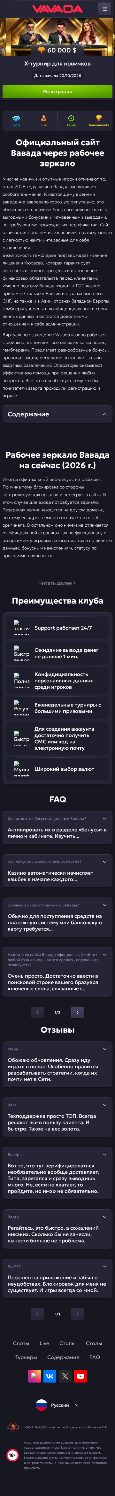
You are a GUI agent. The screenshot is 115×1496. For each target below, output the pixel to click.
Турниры (26, 1357)
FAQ (94, 1357)
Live (44, 1343)
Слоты (21, 1343)
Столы (67, 1343)
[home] (57, 9)
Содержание (63, 1357)
